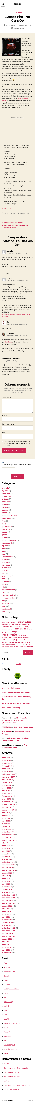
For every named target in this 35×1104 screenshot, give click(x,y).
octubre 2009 (7, 901)
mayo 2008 (6, 947)
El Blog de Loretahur (11, 989)
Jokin (6, 997)
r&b (3, 587)
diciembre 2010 (8, 862)
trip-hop (5, 612)
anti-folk (5, 488)
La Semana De (7, 557)
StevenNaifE (7, 731)
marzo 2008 (7, 953)
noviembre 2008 (8, 931)
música (5, 559)
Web (3, 433)
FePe (6, 993)
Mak (5, 1010)
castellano (7, 626)
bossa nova (6, 496)
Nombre (5, 415)
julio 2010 (6, 876)
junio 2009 (6, 912)
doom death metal (9, 515)
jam (3, 551)
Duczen (7, 985)
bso (20, 624)
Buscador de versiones (12, 1077)
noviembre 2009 (8, 898)
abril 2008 (6, 950)
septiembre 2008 (9, 936)
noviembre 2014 (8, 777)
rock (20, 12)
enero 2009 (6, 925)
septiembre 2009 (9, 903)
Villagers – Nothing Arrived (13, 688)
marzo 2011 (6, 854)
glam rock (6, 529)
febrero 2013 (7, 796)
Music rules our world (12, 1023)
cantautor (6, 502)
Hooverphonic (27, 632)
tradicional (6, 609)
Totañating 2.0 (9, 1045)
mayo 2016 (6, 760)
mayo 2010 (6, 881)
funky (4, 524)
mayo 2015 (6, 771)
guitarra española (9, 540)
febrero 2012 (7, 826)
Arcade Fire (8, 213)
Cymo (6, 980)
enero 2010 (6, 892)
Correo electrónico (8, 424)
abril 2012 (6, 821)
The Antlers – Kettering (11, 708)
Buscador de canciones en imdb (16, 1068)
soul (3, 606)
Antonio (7, 967)
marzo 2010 (7, 887)
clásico (5, 507)
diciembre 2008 (8, 928)
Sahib (6, 1040)
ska (3, 601)
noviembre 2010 (8, 865)
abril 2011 (6, 851)
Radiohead (5, 642)
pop (3, 579)
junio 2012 (6, 815)
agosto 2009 (7, 906)
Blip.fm (6, 1064)
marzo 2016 (6, 763)
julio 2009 (6, 909)
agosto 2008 (7, 939)
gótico (4, 535)
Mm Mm (7, 1019)
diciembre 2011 (8, 832)
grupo (15, 213)
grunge (5, 537)
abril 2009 (6, 917)
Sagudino (7, 1036)
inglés (23, 213)
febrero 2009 (7, 923)
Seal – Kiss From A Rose (23, 727)
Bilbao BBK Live (6, 624)
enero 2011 (6, 859)
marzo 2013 (6, 793)
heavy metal (7, 543)
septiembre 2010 (9, 870)
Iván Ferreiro (5, 637)
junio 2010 (6, 879)
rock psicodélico (8, 598)
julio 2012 (6, 813)
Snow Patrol (26, 644)
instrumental (22, 635)
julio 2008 (6, 942)
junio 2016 (6, 758)
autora (28, 622)
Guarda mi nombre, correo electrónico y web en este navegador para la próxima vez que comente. (17, 443)
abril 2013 (6, 791)
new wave (6, 565)
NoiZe (6, 1028)
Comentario (6, 398)
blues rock (6, 493)
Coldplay (26, 627)
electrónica (6, 518)
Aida (5, 963)
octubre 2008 (7, 933)
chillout (5, 504)
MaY (5, 1015)
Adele (3, 622)
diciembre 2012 (8, 802)
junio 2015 (6, 769)
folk (3, 521)
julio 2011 (5, 843)
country (5, 510)
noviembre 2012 (8, 804)
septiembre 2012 (9, 810)
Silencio (17, 4)
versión (30, 647)
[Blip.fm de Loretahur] (17, 664)
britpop (5, 499)
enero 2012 (6, 829)
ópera (4, 570)
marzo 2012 (6, 824)
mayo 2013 (6, 788)
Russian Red (18, 644)
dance (4, 513)
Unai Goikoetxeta (10, 1049)
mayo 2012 (6, 818)
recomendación (8, 590)
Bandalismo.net (9, 972)
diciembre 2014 (8, 774)
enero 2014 (6, 785)
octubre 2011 (7, 837)
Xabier (6, 1053)
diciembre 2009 (8, 895)
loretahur (12, 25)
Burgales (7, 976)
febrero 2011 (7, 857)
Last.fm (6, 1081)
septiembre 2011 (8, 840)
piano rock (6, 576)
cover (10, 629)
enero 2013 (6, 799)
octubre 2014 (7, 780)
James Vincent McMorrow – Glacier (16, 692)
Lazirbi (6, 1006)
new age (5, 562)
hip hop (5, 546)
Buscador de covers (11, 1072)
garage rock (7, 526)
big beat (5, 491)
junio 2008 (6, 944)
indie (15, 12)
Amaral (8, 622)
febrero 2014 (7, 782)
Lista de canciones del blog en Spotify (18, 1085)
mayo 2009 (6, 914)
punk (4, 584)
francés (30, 629)
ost (3, 573)
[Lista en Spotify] (17, 676)
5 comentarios (19, 28)
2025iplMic (6, 727)
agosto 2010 (7, 873)
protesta (5, 581)
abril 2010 (6, 884)
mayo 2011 (6, 848)
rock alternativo (8, 595)
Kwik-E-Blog (8, 1002)
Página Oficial (6, 208)
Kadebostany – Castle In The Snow (15, 703)
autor (21, 622)
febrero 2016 (7, 766)
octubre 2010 (7, 868)
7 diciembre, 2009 (25, 25)
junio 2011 (6, 846)
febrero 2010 (7, 890)
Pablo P (7, 1032)
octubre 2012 (7, 807)
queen (20, 640)
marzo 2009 (7, 920)
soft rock (5, 603)
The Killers (17, 646)
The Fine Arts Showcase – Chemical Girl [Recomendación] (14, 720)
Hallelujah (8, 342)
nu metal (5, 568)
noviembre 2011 (8, 835)
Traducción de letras (11, 1089)
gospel (4, 532)
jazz (3, 554)
